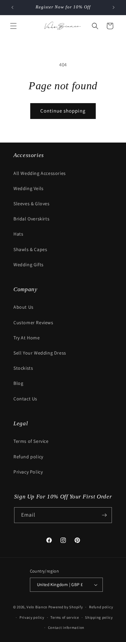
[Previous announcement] (12, 7)
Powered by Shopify (65, 607)
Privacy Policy (28, 472)
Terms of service (64, 617)
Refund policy (28, 457)
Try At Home (26, 338)
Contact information (66, 627)
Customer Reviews (33, 322)
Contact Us (25, 399)
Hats (18, 234)
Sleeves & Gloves (31, 204)
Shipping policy (99, 617)
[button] (13, 26)
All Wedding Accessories (39, 173)
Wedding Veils (28, 188)
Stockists (23, 368)
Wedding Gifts (28, 265)
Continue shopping (63, 111)
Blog (18, 383)
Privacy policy (31, 617)
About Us (23, 307)
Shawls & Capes (30, 249)
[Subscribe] (104, 515)
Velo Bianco (37, 607)
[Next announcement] (113, 7)
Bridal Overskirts (31, 219)
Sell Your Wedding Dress (39, 353)
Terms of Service (31, 441)
